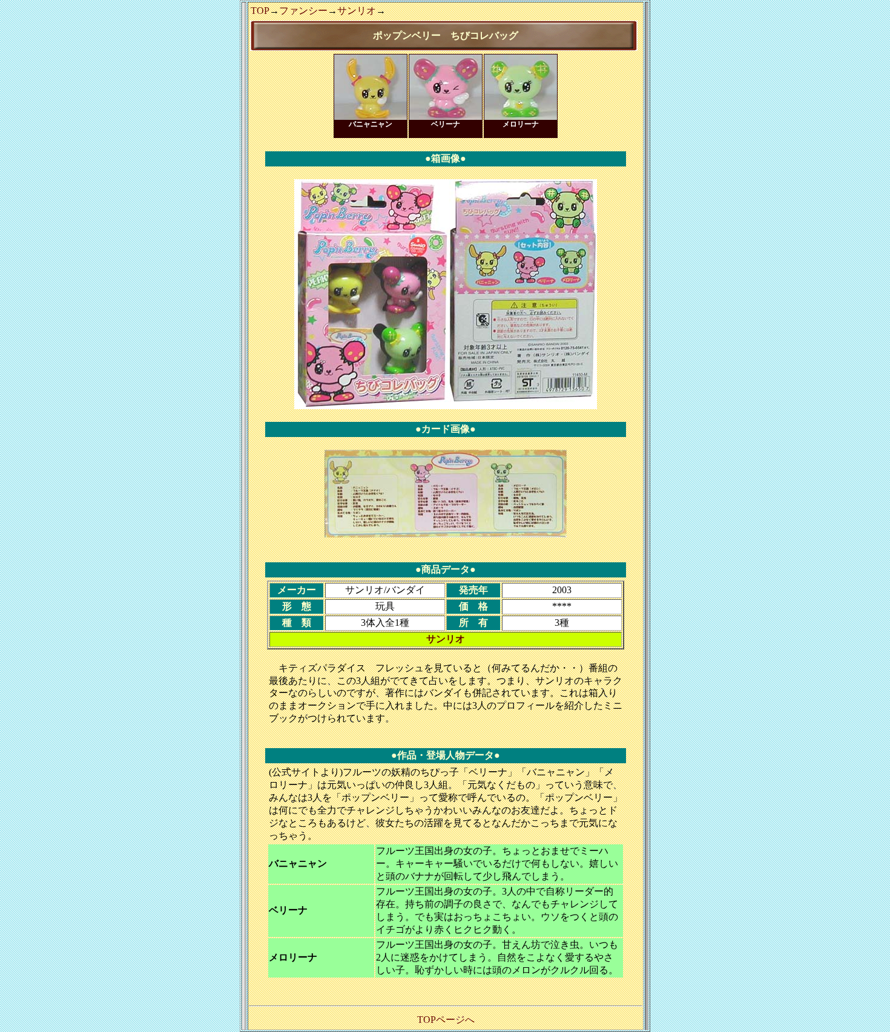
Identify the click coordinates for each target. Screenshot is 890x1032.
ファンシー (303, 10)
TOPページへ (446, 1019)
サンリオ (356, 10)
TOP (260, 10)
